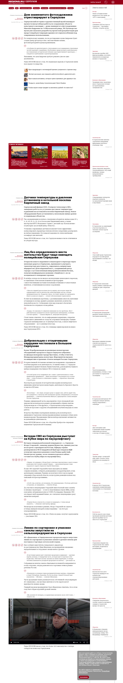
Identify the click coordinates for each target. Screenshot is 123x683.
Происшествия (19, 252)
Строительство (19, 15)
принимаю (84, 677)
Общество (20, 341)
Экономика (20, 528)
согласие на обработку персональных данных (95, 659)
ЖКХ (22, 198)
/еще (83, 8)
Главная (12, 15)
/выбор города (95, 2)
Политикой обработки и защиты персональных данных (95, 662)
